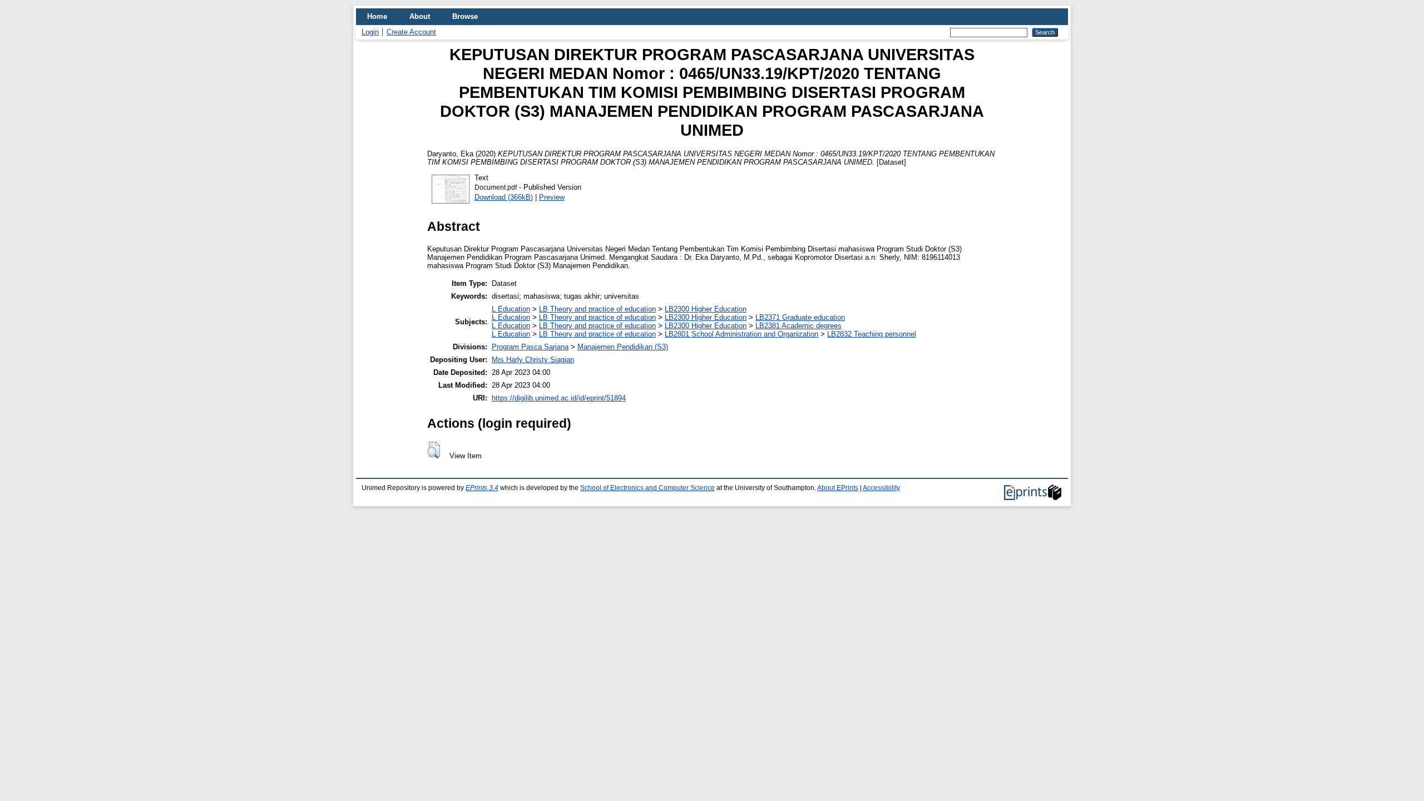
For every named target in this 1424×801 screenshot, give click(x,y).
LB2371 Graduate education (800, 317)
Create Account (411, 32)
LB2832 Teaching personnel (871, 334)
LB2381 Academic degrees (798, 326)
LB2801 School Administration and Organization (741, 334)
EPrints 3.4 (482, 487)
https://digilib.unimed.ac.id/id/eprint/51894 (559, 398)
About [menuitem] (419, 16)
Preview (552, 197)
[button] (433, 450)
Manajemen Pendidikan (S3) (622, 347)
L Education (511, 309)
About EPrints (837, 487)
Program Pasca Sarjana (530, 347)
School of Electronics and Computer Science (647, 487)
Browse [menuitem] (465, 16)
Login (370, 32)
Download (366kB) (503, 197)
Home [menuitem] (377, 16)
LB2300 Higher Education (705, 309)
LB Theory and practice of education (597, 309)
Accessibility (881, 487)
